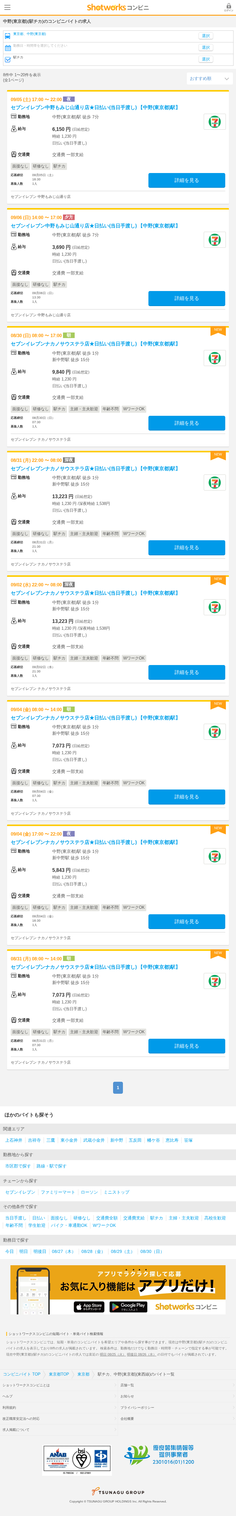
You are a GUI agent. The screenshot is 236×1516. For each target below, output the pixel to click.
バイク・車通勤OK (69, 1225)
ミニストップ (116, 1192)
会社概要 (127, 1418)
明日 (23, 1251)
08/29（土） (123, 1251)
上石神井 (13, 1140)
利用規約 (9, 1407)
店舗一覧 (127, 1385)
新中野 (116, 1140)
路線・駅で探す (52, 1166)
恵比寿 (172, 1140)
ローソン (89, 1192)
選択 (206, 47)
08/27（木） (64, 1251)
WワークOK (104, 1225)
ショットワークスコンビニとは (26, 1385)
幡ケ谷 (153, 1140)
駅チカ (156, 1218)
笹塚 (188, 1140)
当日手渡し (16, 1218)
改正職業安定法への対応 (21, 1418)
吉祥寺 (34, 1140)
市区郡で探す (18, 1166)
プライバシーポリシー (137, 1407)
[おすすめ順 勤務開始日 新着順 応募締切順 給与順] (210, 78)
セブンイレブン (20, 1192)
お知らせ (127, 1396)
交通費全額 (107, 1218)
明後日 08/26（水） (141, 1354)
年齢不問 (14, 1225)
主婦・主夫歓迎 (184, 1218)
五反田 (135, 1140)
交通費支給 (134, 1218)
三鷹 (50, 1140)
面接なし (59, 1218)
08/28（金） (93, 1251)
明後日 (39, 1251)
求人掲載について (16, 1429)
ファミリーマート (58, 1192)
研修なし (82, 1218)
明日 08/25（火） (113, 1354)
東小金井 (69, 1140)
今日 (9, 1251)
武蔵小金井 (94, 1140)
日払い (38, 1218)
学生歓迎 (36, 1225)
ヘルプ (7, 1396)
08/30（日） (152, 1251)
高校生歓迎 (215, 1218)
